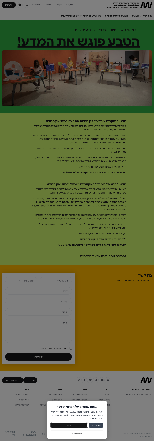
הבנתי (69, 425)
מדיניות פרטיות (77, 433)
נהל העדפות (96, 425)
